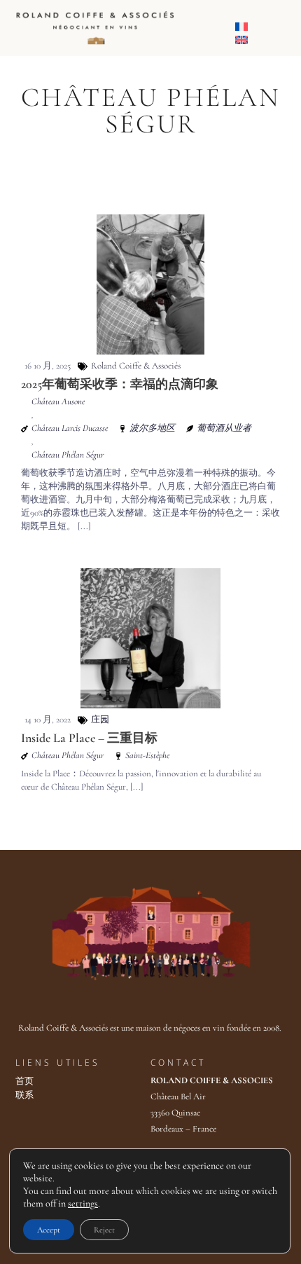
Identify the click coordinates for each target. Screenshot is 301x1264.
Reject (104, 1230)
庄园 (100, 719)
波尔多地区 (152, 428)
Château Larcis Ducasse (69, 428)
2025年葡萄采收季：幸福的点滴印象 (119, 384)
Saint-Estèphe (147, 755)
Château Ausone (58, 401)
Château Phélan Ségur (67, 454)
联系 (24, 1095)
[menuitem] (241, 28)
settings (83, 1203)
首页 (24, 1081)
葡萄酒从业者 (224, 428)
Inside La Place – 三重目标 (89, 738)
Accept (48, 1230)
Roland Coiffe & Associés (136, 365)
